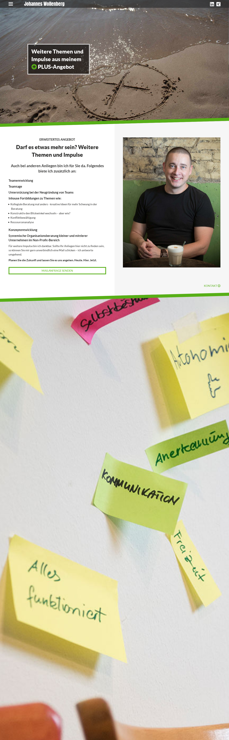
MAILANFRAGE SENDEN (57, 270)
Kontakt (211, 285)
